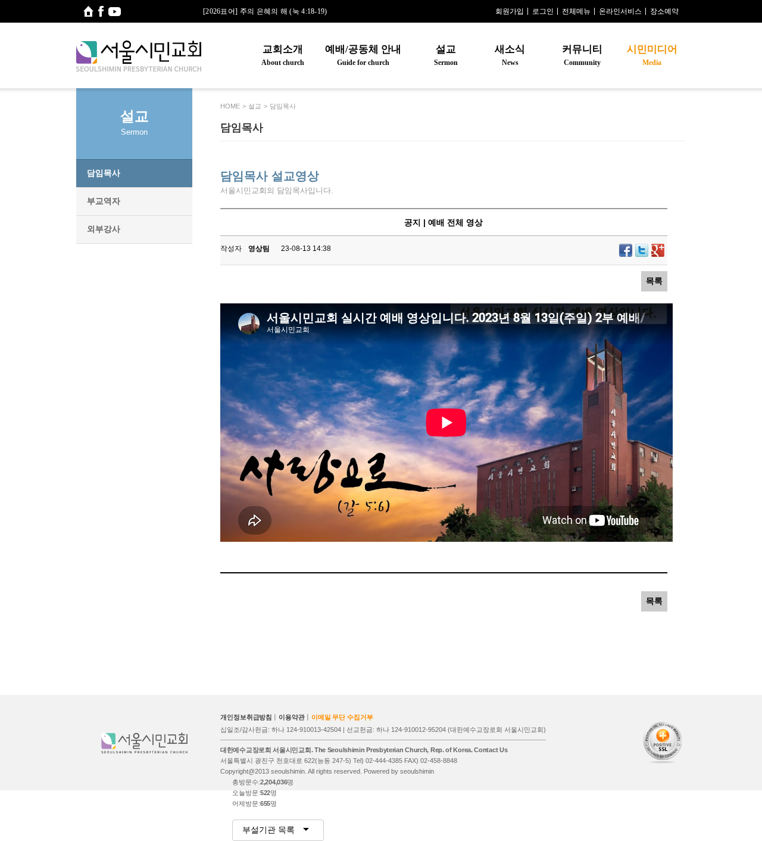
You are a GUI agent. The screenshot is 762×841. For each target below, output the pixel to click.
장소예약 (664, 11)
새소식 (510, 55)
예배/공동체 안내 (363, 55)
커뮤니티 (582, 55)
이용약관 (292, 717)
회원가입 (509, 11)
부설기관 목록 (269, 829)
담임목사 (103, 173)
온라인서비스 (620, 11)
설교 (446, 55)
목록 (654, 280)
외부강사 (103, 229)
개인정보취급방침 (246, 717)
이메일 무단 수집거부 (342, 717)
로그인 (543, 11)
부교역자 (103, 201)
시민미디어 (652, 55)
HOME (230, 106)
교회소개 (282, 55)
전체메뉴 (576, 11)
